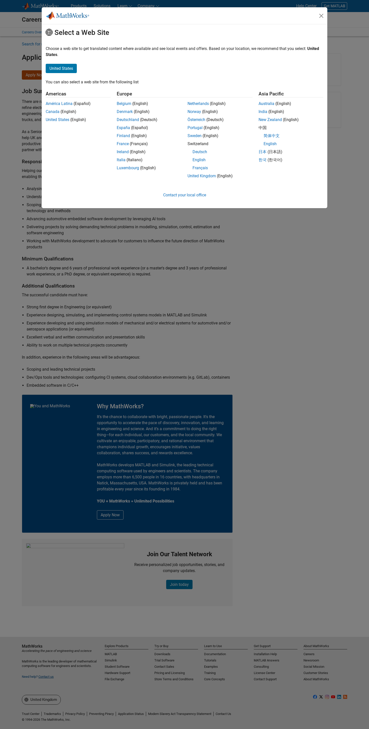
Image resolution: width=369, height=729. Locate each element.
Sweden (195, 135)
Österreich (196, 119)
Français (200, 167)
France (123, 143)
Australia (266, 103)
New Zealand (270, 119)
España (123, 127)
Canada (52, 111)
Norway (194, 111)
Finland (123, 135)
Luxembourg (128, 167)
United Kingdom (202, 176)
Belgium (124, 103)
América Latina (59, 103)
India (263, 111)
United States (57, 119)
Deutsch (200, 151)
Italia (121, 159)
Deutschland (128, 119)
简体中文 (272, 135)
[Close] (321, 16)
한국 (263, 159)
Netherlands (198, 103)
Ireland (123, 151)
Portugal (195, 127)
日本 (263, 151)
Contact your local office (184, 195)
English (199, 159)
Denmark (125, 111)
